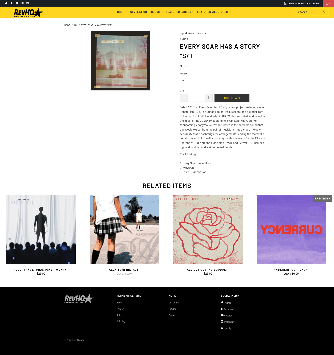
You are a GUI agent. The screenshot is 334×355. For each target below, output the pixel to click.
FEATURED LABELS (178, 11)
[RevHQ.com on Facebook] (11, 3)
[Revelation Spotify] (27, 3)
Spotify (227, 328)
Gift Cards (174, 302)
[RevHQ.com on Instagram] (22, 3)
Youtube (228, 315)
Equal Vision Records (193, 33)
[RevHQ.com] (28, 12)
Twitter (227, 303)
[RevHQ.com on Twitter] (5, 3)
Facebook (229, 309)
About (119, 302)
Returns (120, 315)
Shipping (121, 321)
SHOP (121, 11)
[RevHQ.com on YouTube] (16, 3)
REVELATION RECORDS (145, 11)
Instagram (229, 322)
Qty (182, 90)
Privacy (120, 309)
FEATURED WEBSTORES (213, 11)
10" (183, 80)
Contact (172, 315)
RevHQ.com (78, 340)
